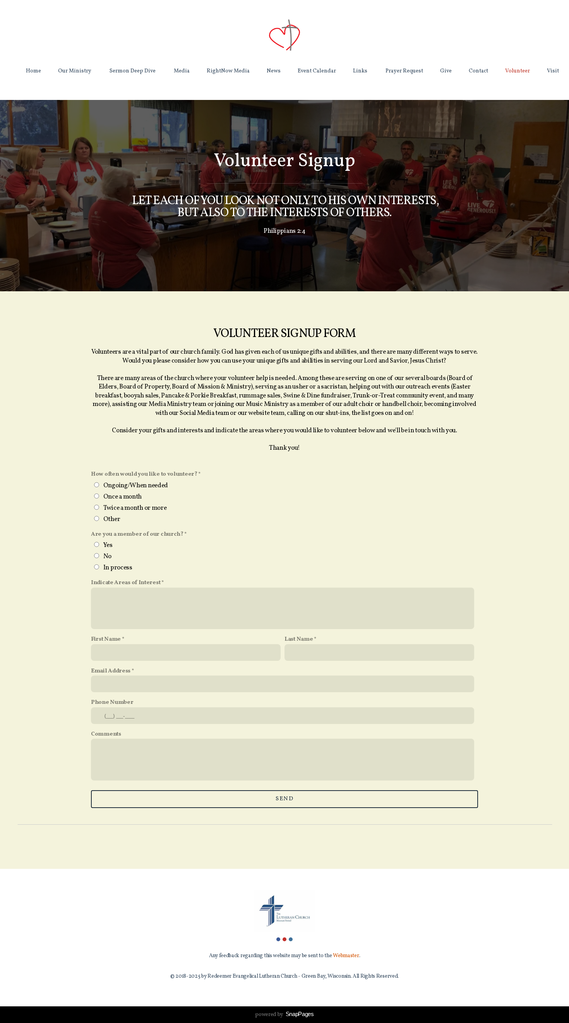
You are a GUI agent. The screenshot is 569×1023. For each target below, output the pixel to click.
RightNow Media (228, 71)
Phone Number (112, 702)
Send (284, 799)
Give (446, 71)
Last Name (298, 639)
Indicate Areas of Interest (125, 583)
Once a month (122, 496)
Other (111, 519)
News (274, 71)
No (107, 556)
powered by (284, 1014)
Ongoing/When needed (135, 485)
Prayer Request (404, 71)
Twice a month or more (135, 508)
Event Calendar (317, 71)
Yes (108, 545)
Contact (478, 71)
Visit (553, 71)
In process (117, 567)
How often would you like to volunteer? (144, 474)
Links (360, 71)
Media (182, 71)
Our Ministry (75, 71)
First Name (106, 639)
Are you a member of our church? (137, 534)
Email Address (110, 671)
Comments (106, 734)
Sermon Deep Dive (133, 71)
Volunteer (517, 71)
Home (33, 71)
